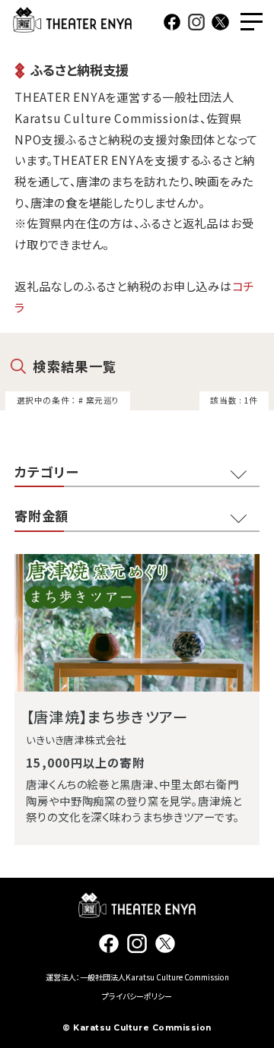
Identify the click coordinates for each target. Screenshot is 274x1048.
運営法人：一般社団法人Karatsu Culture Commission (137, 977)
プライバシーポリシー (137, 996)
